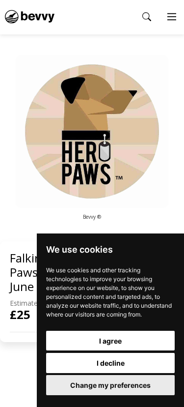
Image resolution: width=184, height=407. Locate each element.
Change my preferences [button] (110, 385)
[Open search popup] (146, 17)
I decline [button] (111, 363)
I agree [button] (110, 341)
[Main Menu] (171, 17)
